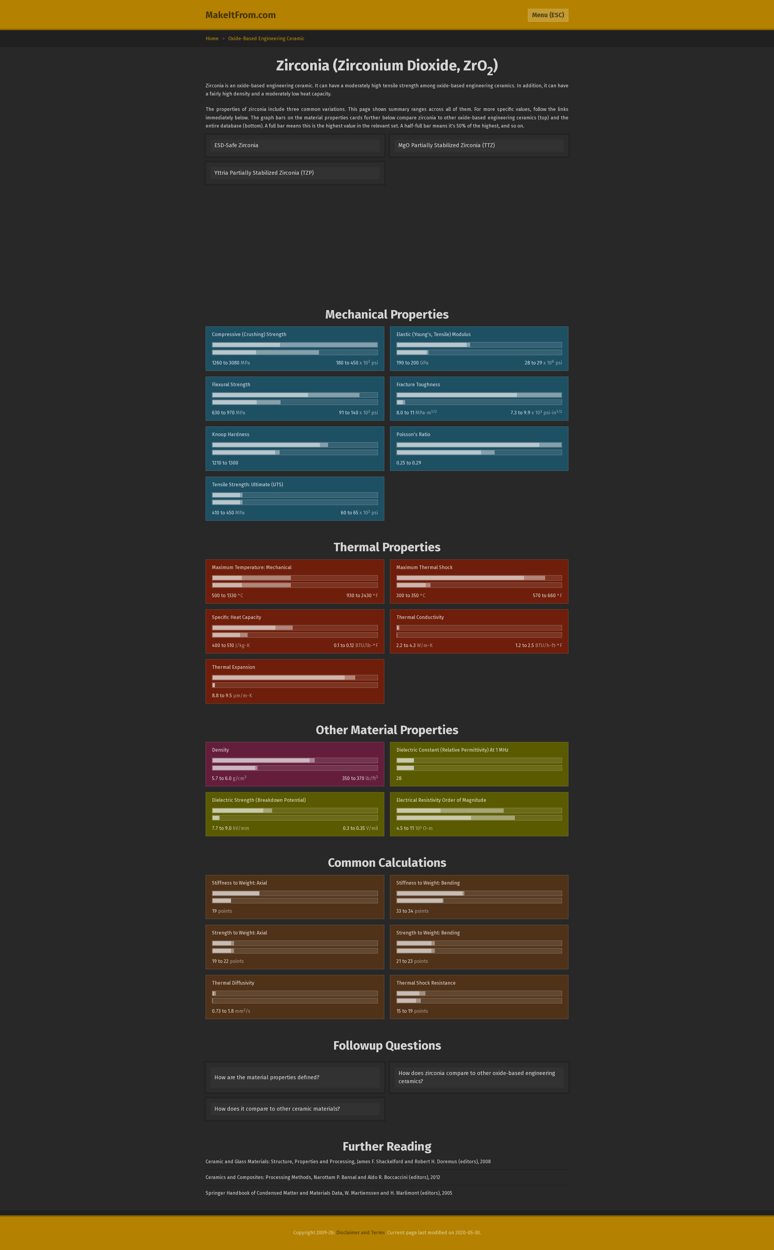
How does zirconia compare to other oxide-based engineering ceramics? (476, 1077)
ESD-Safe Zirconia (236, 145)
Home (212, 38)
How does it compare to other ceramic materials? (277, 1109)
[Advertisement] (387, 245)
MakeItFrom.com (241, 15)
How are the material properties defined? (266, 1077)
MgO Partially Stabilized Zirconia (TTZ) (446, 145)
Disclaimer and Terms (360, 1232)
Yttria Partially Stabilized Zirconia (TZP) (264, 173)
